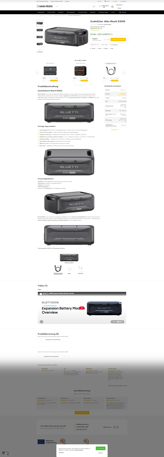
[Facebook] (114, 427)
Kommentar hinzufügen (51, 356)
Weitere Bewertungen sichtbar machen (118, 385)
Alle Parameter (114, 129)
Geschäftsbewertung (82, 390)
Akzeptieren (101, 448)
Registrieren (124, 1)
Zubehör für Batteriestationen (122, 94)
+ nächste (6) (40, 51)
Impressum (67, 1)
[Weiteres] (122, 12)
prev (37, 72)
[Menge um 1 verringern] (104, 39)
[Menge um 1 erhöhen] (109, 39)
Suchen (94, 6)
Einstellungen (61, 452)
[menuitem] (41, 12)
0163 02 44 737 (81, 429)
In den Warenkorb (118, 39)
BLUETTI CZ (115, 44)
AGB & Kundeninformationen (42, 1)
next (123, 72)
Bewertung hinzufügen (53, 339)
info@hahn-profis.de (82, 424)
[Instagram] (117, 427)
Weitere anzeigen (82, 412)
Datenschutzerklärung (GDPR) (57, 1)
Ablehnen (100, 453)
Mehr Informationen (79, 450)
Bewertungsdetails (107, 24)
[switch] (8, 454)
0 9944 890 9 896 (105, 6)
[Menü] (10, 451)
